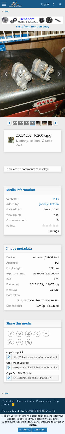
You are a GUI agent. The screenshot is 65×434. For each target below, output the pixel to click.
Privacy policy (43, 401)
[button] (4, 4)
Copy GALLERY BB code (18, 373)
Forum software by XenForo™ (29, 411)
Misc (56, 198)
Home (6, 404)
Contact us (8, 401)
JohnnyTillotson (29, 141)
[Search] (60, 4)
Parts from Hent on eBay (32, 26)
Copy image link (14, 352)
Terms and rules (25, 401)
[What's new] (54, 4)
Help (56, 401)
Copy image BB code (17, 362)
